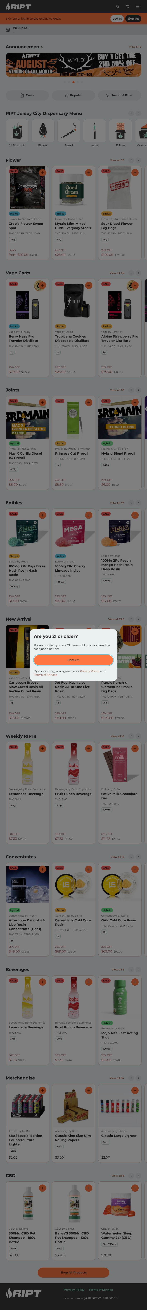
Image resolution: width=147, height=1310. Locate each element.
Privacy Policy (89, 671)
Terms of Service (45, 674)
